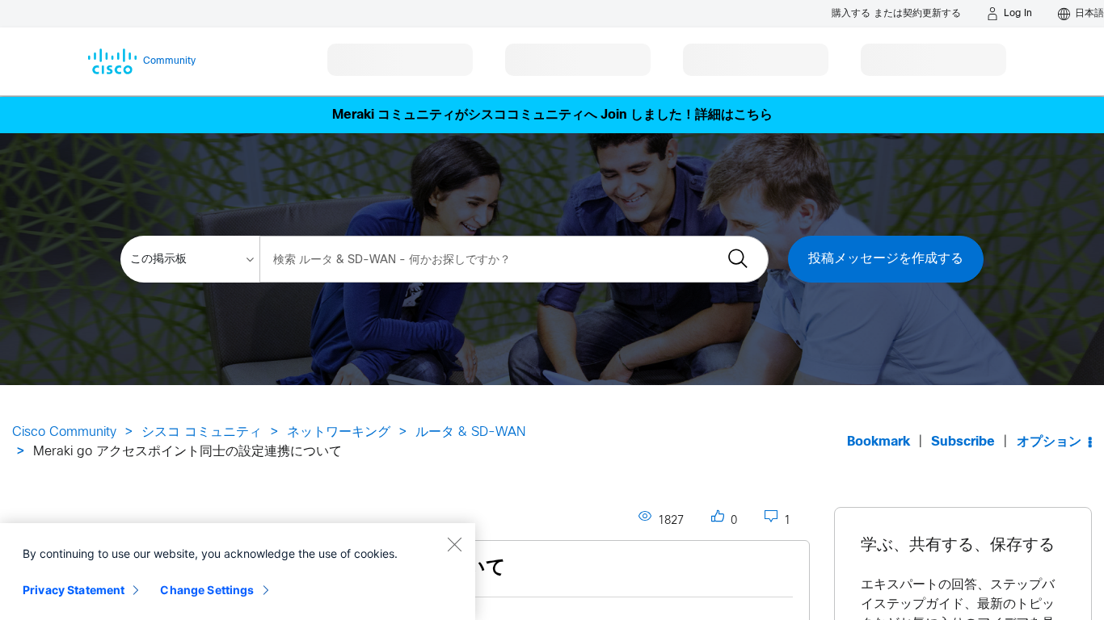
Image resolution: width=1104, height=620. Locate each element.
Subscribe (963, 442)
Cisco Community (64, 432)
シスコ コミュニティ (201, 432)
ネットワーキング (338, 432)
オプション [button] (1049, 442)
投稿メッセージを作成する (885, 259)
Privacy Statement (73, 590)
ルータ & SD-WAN (470, 432)
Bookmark (878, 442)
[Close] (454, 544)
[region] (237, 571)
